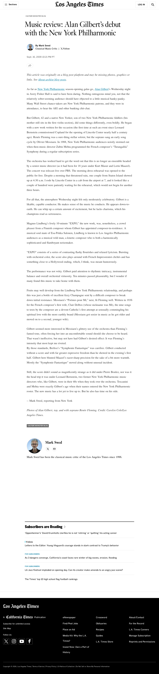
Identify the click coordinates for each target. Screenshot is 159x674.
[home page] (79, 4)
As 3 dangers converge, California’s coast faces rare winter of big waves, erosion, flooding (71, 558)
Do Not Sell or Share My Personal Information (93, 666)
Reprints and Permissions (142, 642)
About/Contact (136, 617)
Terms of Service (38, 666)
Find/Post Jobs (70, 624)
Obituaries (101, 624)
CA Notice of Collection (66, 666)
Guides (99, 636)
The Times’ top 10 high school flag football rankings (51, 579)
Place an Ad (69, 630)
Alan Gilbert (102, 89)
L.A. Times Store (104, 642)
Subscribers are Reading (43, 526)
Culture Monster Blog (36, 16)
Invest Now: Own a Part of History (76, 649)
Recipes (100, 630)
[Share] (30, 65)
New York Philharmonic (51, 89)
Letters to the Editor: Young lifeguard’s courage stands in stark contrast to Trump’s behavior (72, 546)
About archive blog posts (52, 79)
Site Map (7, 629)
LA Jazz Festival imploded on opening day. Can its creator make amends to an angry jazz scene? (74, 570)
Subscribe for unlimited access (16, 624)
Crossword (101, 617)
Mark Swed (44, 46)
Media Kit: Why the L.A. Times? (75, 638)
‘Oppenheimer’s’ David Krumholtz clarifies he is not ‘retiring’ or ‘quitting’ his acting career (71, 533)
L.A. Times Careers (139, 630)
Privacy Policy (51, 666)
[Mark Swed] (30, 47)
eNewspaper (69, 617)
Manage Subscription (139, 636)
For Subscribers (32, 554)
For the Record (136, 624)
